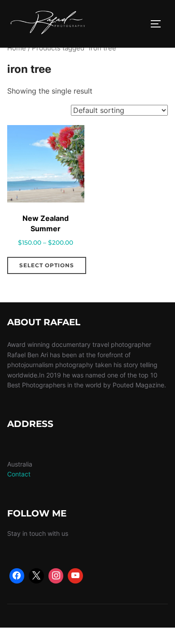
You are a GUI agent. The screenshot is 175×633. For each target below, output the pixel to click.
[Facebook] (17, 576)
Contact (19, 474)
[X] (36, 576)
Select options (46, 265)
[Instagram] (56, 576)
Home (16, 48)
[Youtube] (75, 576)
